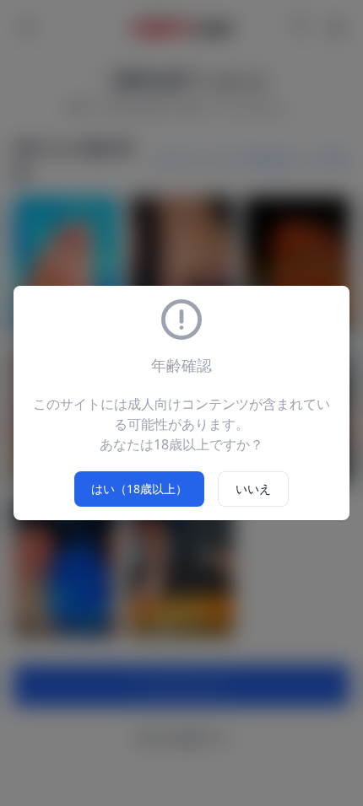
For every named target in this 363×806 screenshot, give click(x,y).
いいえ (253, 489)
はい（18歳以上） (139, 489)
